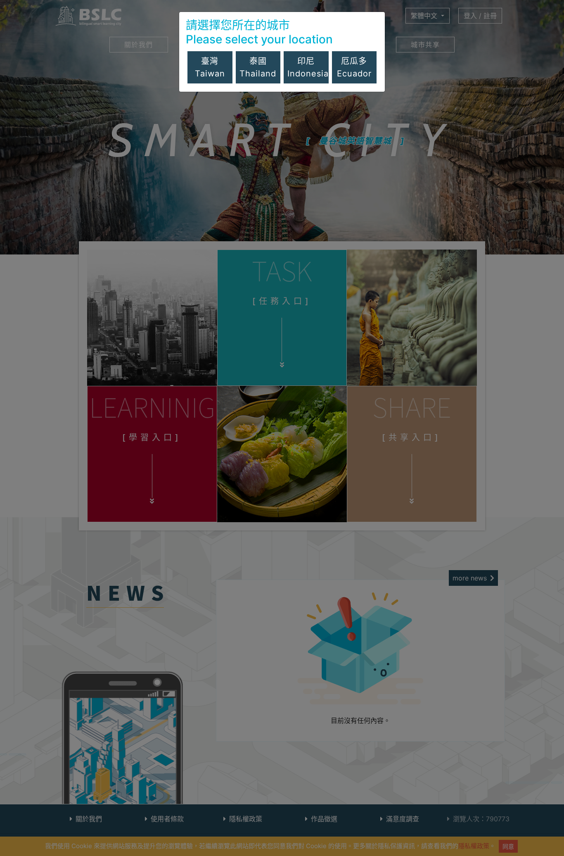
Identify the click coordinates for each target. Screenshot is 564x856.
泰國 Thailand (257, 67)
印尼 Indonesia (308, 67)
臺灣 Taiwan (210, 67)
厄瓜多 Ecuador (354, 67)
